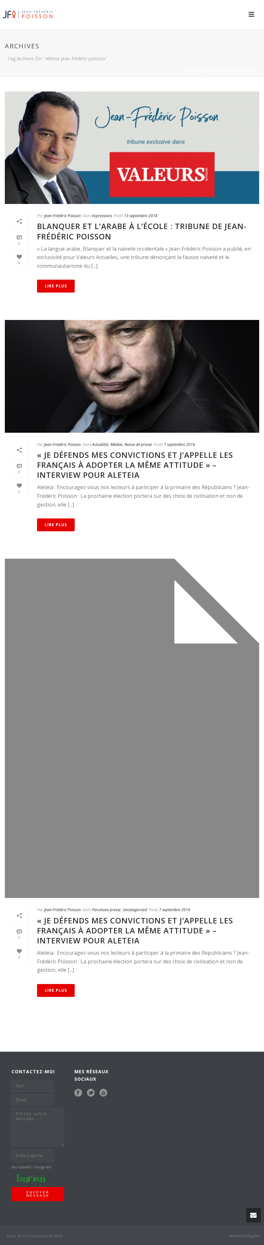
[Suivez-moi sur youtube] (103, 1093)
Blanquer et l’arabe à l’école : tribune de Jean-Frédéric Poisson (142, 231)
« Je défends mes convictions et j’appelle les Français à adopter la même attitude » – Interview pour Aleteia (135, 464)
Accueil (175, 70)
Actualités (100, 444)
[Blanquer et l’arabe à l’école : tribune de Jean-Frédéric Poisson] (132, 148)
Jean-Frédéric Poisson (62, 215)
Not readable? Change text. (32, 1167)
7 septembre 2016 (179, 444)
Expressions (102, 215)
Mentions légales (245, 1236)
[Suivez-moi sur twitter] (91, 1093)
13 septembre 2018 (140, 215)
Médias (116, 444)
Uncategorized (135, 909)
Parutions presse (106, 909)
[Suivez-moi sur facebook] (78, 1093)
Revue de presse (138, 444)
